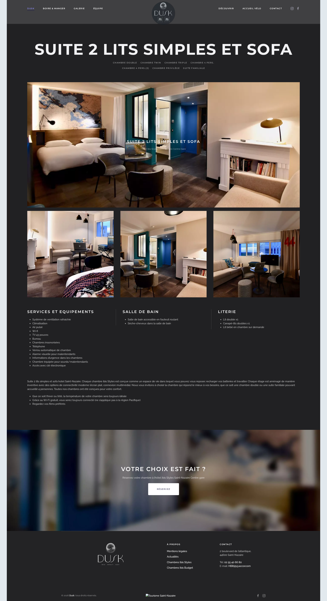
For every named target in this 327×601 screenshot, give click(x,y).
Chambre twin (151, 62)
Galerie (79, 8)
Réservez (163, 489)
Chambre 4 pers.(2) (135, 68)
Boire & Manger (54, 8)
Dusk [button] (30, 8)
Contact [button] (276, 8)
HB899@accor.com (239, 566)
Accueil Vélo (252, 8)
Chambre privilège (166, 68)
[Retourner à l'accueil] (163, 8)
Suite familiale (194, 68)
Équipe (98, 8)
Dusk (71, 595)
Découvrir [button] (226, 8)
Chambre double (125, 62)
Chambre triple (176, 62)
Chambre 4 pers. (202, 62)
